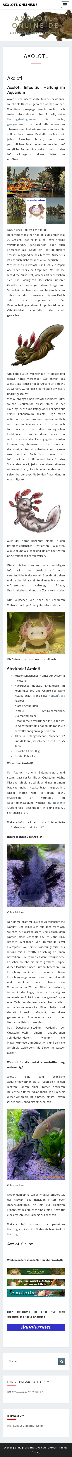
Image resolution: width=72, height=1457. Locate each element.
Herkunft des (57, 695)
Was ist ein (26, 827)
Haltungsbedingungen (21, 119)
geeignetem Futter (20, 124)
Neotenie (59, 802)
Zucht (60, 119)
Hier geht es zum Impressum (25, 1425)
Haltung (12, 1234)
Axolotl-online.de (20, 4)
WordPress (50, 1447)
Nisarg (36, 1452)
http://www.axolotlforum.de (25, 1392)
